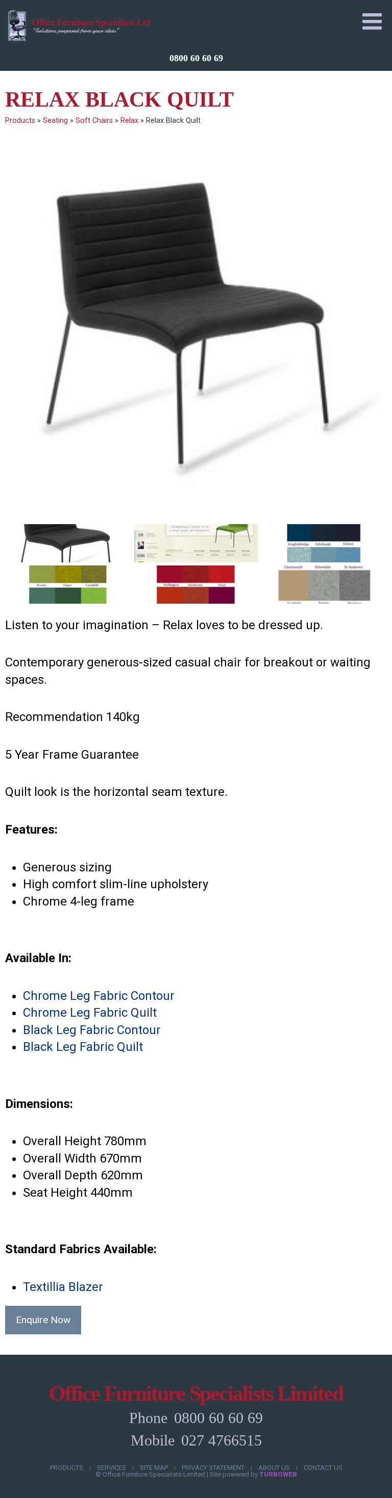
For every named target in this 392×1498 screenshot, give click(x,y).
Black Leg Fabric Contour (92, 1030)
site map (154, 1467)
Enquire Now (43, 1320)
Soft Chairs (94, 120)
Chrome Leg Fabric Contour (99, 996)
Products (20, 120)
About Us (274, 1467)
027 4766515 (221, 1440)
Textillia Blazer (63, 1287)
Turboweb (278, 1474)
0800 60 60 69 (196, 58)
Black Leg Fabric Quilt (83, 1047)
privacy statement (213, 1467)
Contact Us (323, 1467)
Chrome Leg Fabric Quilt (90, 1012)
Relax (129, 120)
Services (111, 1467)
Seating (55, 120)
